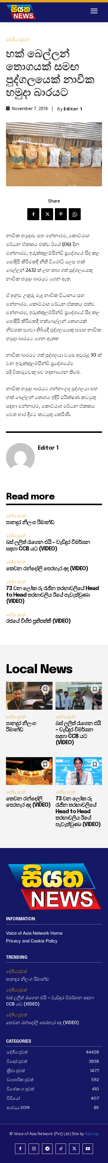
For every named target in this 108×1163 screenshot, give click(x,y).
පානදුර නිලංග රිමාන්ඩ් (30, 522)
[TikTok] (61, 1149)
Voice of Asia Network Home (34, 933)
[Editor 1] (20, 457)
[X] (47, 214)
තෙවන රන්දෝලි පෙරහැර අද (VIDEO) (47, 568)
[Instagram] (33, 1149)
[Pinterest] (61, 214)
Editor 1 (73, 109)
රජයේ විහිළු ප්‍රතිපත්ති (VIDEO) (38, 621)
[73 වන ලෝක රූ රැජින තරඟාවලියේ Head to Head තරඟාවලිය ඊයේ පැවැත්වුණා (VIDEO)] (79, 771)
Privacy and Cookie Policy (32, 940)
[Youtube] (87, 1149)
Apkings (92, 1133)
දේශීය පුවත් (17, 39)
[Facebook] (33, 214)
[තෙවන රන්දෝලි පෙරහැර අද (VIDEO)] (29, 771)
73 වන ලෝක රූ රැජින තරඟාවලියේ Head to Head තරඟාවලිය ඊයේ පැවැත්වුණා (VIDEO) (52, 595)
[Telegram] (47, 1149)
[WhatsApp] (75, 214)
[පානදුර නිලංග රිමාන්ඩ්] (29, 696)
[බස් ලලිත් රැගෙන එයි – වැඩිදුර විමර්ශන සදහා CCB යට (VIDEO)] (79, 696)
